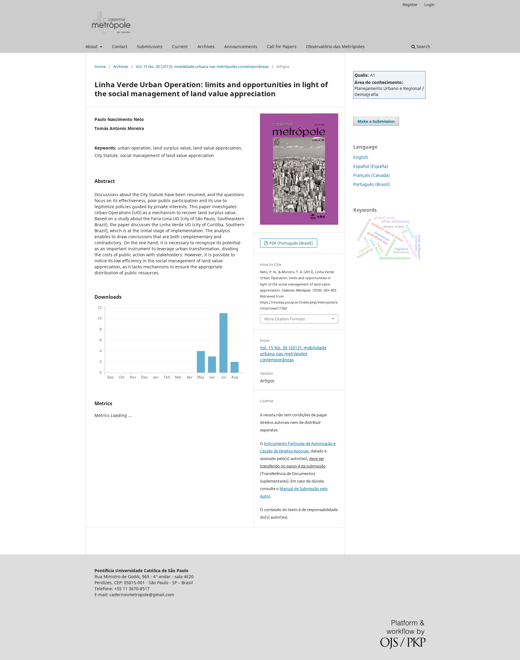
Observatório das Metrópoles (335, 46)
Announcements (240, 46)
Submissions (149, 46)
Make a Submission (376, 121)
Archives (206, 46)
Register (410, 4)
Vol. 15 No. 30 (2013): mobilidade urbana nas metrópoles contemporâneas (202, 66)
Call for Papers (281, 46)
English (360, 157)
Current (180, 46)
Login (429, 4)
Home (100, 66)
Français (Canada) (371, 175)
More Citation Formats (284, 319)
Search (422, 46)
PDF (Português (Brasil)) (290, 243)
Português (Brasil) (371, 184)
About (92, 46)
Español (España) (370, 166)
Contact (119, 46)
